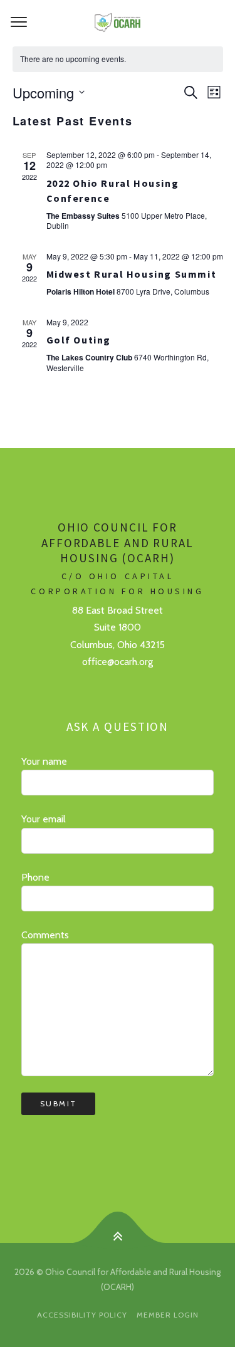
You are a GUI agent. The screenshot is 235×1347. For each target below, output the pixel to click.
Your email (43, 819)
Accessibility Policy (82, 1314)
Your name (44, 761)
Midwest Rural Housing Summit (131, 274)
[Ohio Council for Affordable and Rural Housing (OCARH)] (117, 22)
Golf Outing (79, 339)
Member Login (168, 1314)
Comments (45, 935)
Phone (35, 877)
